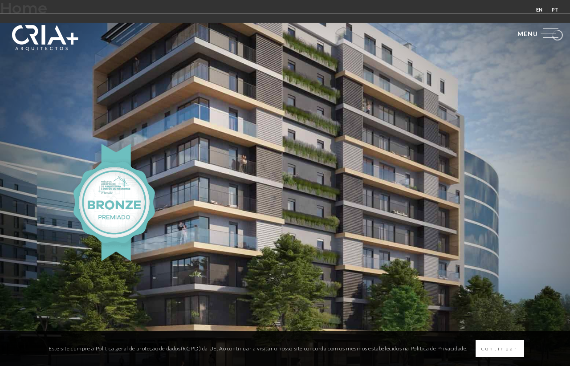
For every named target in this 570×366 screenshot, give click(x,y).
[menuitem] (539, 9)
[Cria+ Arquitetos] (45, 38)
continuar (499, 348)
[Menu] (535, 33)
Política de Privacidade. (439, 348)
